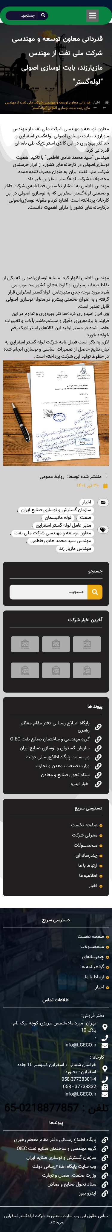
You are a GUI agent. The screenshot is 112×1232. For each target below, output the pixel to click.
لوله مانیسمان (58, 518)
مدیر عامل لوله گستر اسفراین (63, 525)
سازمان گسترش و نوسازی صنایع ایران (56, 510)
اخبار (96, 102)
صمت (85, 518)
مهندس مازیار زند (75, 549)
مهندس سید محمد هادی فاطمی (60, 541)
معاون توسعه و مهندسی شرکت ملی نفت (52, 533)
